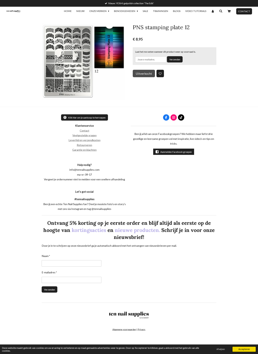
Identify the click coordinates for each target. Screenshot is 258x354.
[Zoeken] (221, 11)
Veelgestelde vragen (84, 135)
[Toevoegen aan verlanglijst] (160, 73)
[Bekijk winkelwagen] (229, 11)
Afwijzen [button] (220, 349)
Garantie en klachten (84, 149)
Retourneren (84, 145)
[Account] (212, 11)
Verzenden (174, 59)
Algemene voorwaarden (124, 329)
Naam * (46, 256)
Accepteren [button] (244, 349)
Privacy (142, 329)
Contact (84, 130)
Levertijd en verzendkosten (84, 140)
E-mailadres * (49, 272)
